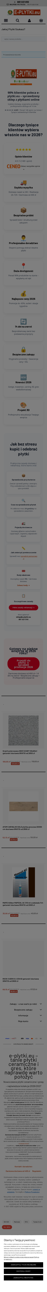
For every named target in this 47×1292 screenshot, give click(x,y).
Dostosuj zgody (23, 1271)
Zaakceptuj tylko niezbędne (23, 1265)
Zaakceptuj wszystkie (23, 1278)
